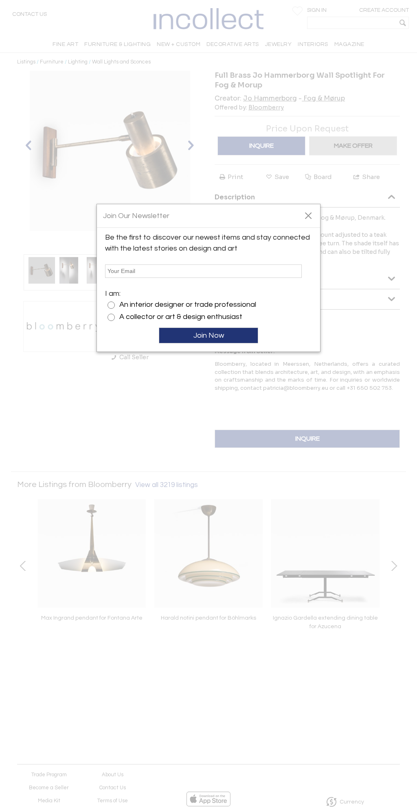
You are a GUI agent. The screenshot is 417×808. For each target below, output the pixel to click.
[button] (308, 215)
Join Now (208, 335)
